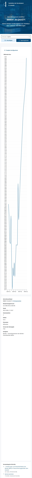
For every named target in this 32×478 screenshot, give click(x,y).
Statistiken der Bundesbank (16, 3)
